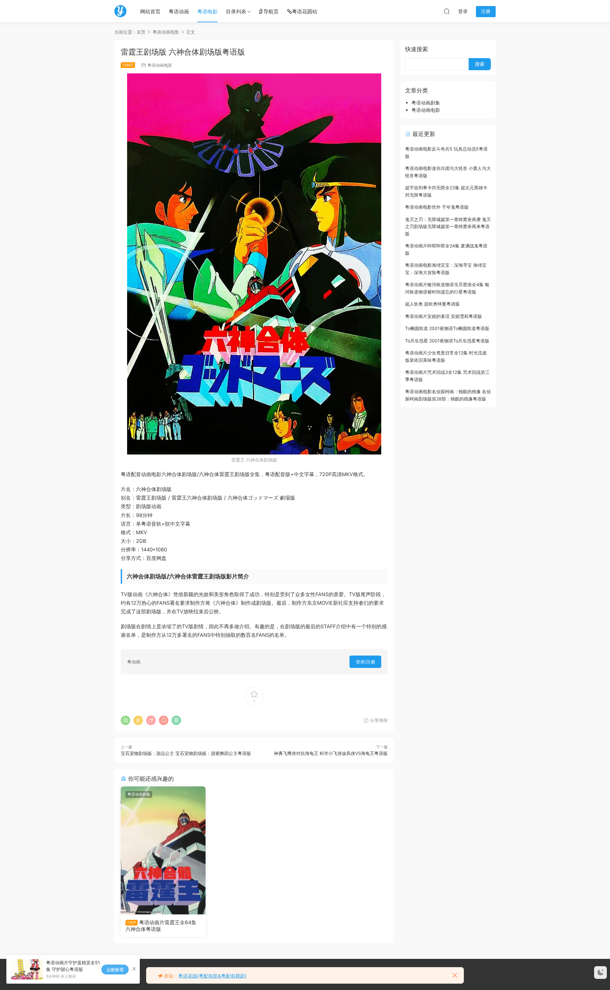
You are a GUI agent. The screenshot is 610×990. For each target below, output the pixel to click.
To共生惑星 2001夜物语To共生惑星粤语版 (447, 340)
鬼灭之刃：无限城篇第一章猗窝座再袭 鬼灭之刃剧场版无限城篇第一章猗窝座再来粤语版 (448, 226)
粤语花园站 (304, 11)
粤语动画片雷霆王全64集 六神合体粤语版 (160, 925)
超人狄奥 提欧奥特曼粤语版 (432, 303)
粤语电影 (207, 11)
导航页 (271, 11)
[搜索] (447, 11)
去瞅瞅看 (115, 969)
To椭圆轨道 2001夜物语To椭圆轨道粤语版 (447, 328)
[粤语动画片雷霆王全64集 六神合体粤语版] (163, 850)
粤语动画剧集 (138, 794)
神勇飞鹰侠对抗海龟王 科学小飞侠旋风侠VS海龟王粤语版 (331, 753)
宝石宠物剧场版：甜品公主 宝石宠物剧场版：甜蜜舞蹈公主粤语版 (186, 753)
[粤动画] (120, 11)
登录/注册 (365, 661)
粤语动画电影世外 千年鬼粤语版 (437, 207)
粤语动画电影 (159, 65)
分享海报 (378, 720)
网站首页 (150, 11)
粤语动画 (179, 11)
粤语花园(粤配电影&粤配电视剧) (212, 976)
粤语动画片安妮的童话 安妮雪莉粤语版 (443, 316)
